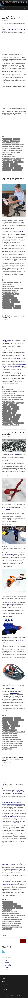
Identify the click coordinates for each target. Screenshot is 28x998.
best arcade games (19, 395)
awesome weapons (7, 138)
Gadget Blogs (6, 144)
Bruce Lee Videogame (7, 905)
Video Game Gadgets (16, 927)
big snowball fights (19, 719)
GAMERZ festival (20, 915)
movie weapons (20, 158)
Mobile (6, 969)
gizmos (4, 146)
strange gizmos (6, 420)
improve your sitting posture (10, 298)
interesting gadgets (7, 919)
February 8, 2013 (6, 436)
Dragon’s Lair (5, 831)
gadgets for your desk (8, 294)
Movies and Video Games (8, 921)
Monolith (18, 414)
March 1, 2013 (5, 181)
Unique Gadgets (6, 424)
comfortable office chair (9, 286)
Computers (7, 962)
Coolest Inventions (15, 140)
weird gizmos (15, 424)
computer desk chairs (8, 288)
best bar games (6, 397)
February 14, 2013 (6, 319)
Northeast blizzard (7, 737)
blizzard (5, 721)
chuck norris (17, 905)
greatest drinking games (8, 414)
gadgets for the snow (8, 731)
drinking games (20, 403)
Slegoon (12, 688)
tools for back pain (7, 307)
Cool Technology (7, 909)
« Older (4, 935)
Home (3, 978)
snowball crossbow (10, 604)
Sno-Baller (8, 509)
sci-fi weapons (17, 160)
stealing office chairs (8, 305)
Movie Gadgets (18, 919)
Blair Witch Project (7, 901)
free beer (5, 405)
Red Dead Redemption (18, 793)
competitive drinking (17, 399)
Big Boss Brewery (17, 358)
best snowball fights (8, 719)
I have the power (18, 148)
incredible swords (7, 150)
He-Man (10, 146)
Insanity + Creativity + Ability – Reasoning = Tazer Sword (11, 17)
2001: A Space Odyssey (8, 340)
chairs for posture (7, 284)
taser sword (6, 164)
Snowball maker (17, 745)
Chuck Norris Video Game (8, 907)
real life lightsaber (7, 160)
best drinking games (16, 397)
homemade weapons (7, 148)
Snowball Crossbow (18, 741)
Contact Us (4, 989)
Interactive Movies (13, 917)
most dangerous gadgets (9, 156)
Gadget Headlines (7, 409)
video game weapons (7, 168)
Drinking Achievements (8, 401)
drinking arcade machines (9, 403)
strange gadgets (14, 418)
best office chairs (7, 282)
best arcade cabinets (8, 395)
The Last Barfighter (7, 422)
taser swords (14, 164)
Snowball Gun (18, 743)
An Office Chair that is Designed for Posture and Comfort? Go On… (13, 178)
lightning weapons (7, 154)
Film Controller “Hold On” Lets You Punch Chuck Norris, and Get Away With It (12, 759)
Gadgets (21, 144)
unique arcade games (19, 422)
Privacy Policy (5, 984)
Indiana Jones (19, 790)
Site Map (4, 986)
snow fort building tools (16, 739)
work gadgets (17, 307)
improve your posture (8, 296)
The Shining (21, 818)
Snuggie (23, 265)
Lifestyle (7, 967)
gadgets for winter (19, 731)
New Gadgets (16, 416)
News (5, 136)
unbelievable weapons (16, 166)
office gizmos (6, 302)
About (3, 981)
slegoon (16, 737)
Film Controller (6, 913)
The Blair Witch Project (13, 816)
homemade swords (18, 146)
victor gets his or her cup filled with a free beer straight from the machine (14, 366)
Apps (6, 960)
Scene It (20, 869)
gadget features (15, 407)
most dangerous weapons (9, 158)
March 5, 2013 (5, 20)
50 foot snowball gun (8, 718)
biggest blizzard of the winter (12, 454)
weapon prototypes (17, 169)
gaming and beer (12, 411)
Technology (6, 166)
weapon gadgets (7, 169)
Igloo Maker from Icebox (9, 554)
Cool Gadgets (17, 138)
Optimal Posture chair (8, 303)
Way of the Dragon (19, 822)
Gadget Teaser (14, 995)
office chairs (6, 300)
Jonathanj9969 (6, 152)
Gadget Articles (15, 142)
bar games (5, 393)
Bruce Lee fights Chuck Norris (9, 903)
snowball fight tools (8, 743)
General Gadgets (9, 965)
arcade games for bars (8, 391)
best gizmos (17, 718)
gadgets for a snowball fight (10, 729)
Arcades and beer (19, 391)
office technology (15, 302)
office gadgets (14, 300)
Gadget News (14, 144)
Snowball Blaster (7, 741)
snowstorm (6, 747)
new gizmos (5, 418)
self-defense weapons (8, 162)
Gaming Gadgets (6, 412)
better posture (16, 282)
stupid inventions (19, 162)
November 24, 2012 (6, 762)
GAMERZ (16, 805)
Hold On (5, 917)
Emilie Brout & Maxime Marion (9, 911)
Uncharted (8, 790)
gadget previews (7, 292)
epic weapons (6, 142)
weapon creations (18, 168)
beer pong (12, 393)
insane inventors (17, 150)
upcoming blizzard (7, 749)
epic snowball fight (13, 721)
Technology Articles (15, 923)
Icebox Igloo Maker (12, 733)
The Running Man (14, 693)
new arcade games (7, 416)
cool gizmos (6, 140)
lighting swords (15, 152)
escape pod (5, 723)
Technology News (7, 925)
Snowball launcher (7, 745)
